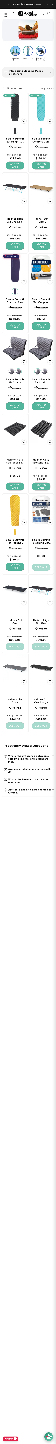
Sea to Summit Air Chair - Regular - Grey (41, 381)
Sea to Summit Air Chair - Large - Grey (15, 381)
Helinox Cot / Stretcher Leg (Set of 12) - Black (41, 461)
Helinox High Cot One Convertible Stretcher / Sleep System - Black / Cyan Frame (41, 622)
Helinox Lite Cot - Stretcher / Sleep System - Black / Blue (15, 701)
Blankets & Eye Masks (40, 59)
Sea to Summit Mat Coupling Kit (41, 301)
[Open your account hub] (48, 1436)
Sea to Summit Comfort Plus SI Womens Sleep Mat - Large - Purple (15, 301)
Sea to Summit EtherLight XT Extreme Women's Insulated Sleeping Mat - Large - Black (15, 140)
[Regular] (41, 131)
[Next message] (47, 4)
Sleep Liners (28, 58)
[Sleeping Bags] (15, 51)
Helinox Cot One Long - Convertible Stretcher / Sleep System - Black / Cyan (41, 701)
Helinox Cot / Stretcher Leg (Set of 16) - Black (15, 461)
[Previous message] (8, 4)
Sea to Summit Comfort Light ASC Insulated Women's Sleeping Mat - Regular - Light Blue (41, 140)
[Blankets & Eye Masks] (41, 51)
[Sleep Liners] (28, 51)
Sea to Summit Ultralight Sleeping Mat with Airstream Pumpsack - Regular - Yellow (15, 541)
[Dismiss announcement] (52, 4)
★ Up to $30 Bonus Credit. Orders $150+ (28, 4)
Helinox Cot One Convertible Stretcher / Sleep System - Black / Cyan (15, 622)
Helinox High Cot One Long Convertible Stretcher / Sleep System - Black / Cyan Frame (15, 220)
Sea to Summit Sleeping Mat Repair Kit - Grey (41, 541)
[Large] (15, 131)
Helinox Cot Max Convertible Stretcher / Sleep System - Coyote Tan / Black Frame (41, 220)
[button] (6, 13)
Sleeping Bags (15, 59)
